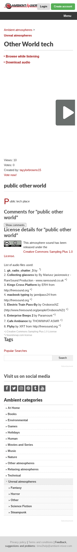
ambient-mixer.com (23, 6)
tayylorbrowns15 (30, 170)
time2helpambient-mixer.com (54, 545)
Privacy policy (18, 542)
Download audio (18, 62)
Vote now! (10, 175)
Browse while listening (22, 56)
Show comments (15, 225)
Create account (63, 6)
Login (43, 6)
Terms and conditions (40, 542)
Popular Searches (15, 350)
